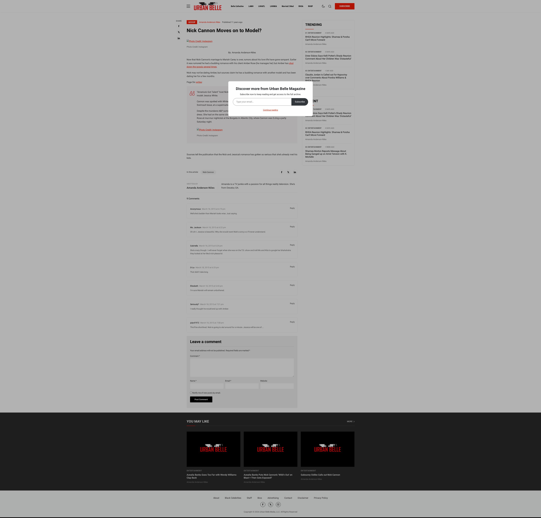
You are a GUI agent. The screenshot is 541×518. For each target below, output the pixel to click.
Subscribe (300, 101)
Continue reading (270, 110)
